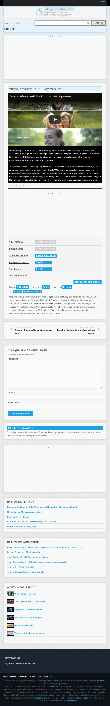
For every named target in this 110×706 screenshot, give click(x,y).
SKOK (39, 262)
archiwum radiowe (81, 698)
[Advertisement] (55, 57)
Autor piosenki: (16, 242)
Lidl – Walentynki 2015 (24, 567)
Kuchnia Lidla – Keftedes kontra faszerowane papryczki (40, 562)
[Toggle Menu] (103, 2)
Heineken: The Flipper (18, 517)
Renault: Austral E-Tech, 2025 (21, 526)
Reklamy (23, 677)
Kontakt (46, 684)
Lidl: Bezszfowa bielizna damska (28, 572)
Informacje (101, 681)
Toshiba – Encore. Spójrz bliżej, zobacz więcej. (76, 330)
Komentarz (13, 359)
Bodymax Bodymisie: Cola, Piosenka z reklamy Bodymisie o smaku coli (42, 507)
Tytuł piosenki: (16, 249)
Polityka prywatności (58, 684)
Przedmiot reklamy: (18, 255)
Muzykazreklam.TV (11, 677)
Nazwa (11, 393)
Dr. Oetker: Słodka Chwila (27, 552)
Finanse (68, 287)
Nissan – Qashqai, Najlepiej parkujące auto (33, 330)
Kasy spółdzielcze (46, 255)
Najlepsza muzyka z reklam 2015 (20, 663)
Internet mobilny (70, 701)
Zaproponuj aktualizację (87, 282)
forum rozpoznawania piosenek (42, 698)
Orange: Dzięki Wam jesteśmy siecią (30, 557)
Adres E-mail (13, 403)
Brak (47, 287)
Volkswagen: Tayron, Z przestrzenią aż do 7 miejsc (31, 522)
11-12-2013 (23, 287)
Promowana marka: (19, 262)
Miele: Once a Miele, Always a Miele (24, 512)
